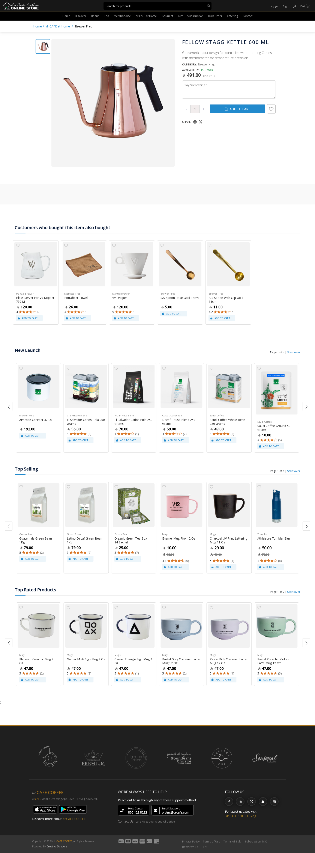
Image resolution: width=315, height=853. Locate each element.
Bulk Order (215, 16)
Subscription (195, 16)
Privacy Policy (191, 841)
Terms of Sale (233, 841)
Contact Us (125, 821)
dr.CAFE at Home (146, 16)
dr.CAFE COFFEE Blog (241, 816)
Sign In (287, 6)
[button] (8, 406)
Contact (247, 16)
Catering (232, 16)
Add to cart (240, 109)
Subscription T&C (256, 841)
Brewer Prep (83, 26)
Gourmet (167, 16)
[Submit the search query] (208, 6)
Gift (180, 16)
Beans (95, 16)
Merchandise (122, 16)
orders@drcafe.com (175, 812)
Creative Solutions (56, 846)
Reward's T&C (191, 847)
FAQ (205, 847)
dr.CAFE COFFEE (74, 819)
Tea (106, 16)
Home (66, 16)
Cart (302, 6)
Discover (80, 16)
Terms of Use (211, 841)
